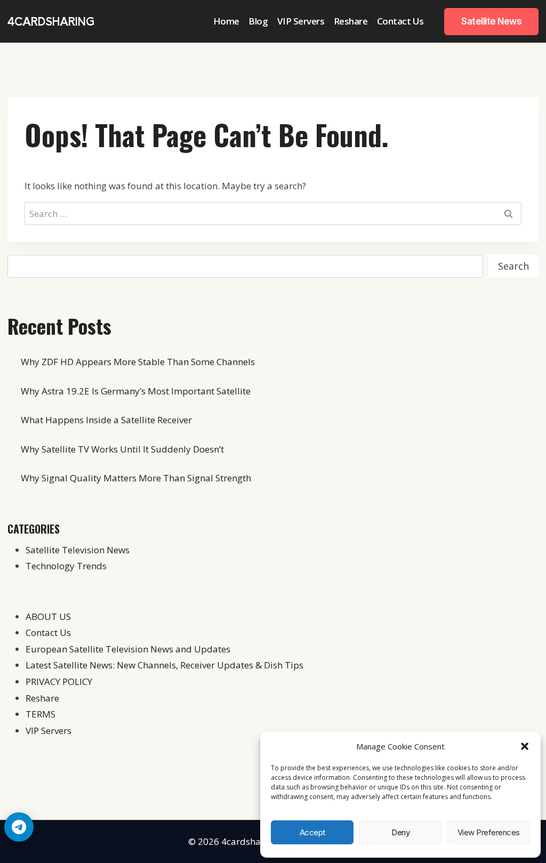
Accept (312, 832)
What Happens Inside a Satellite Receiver (106, 420)
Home (226, 21)
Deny (400, 832)
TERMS (40, 714)
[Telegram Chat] (19, 827)
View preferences (488, 832)
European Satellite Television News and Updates (128, 649)
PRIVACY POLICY (59, 681)
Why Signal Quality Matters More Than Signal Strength (136, 478)
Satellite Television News (78, 550)
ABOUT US (48, 616)
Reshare (351, 21)
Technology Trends (66, 566)
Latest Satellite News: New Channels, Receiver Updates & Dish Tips (164, 665)
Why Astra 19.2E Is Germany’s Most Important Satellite (136, 391)
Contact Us (400, 21)
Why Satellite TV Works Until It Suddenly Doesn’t (122, 449)
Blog (258, 21)
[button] (524, 746)
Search (513, 266)
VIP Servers (301, 21)
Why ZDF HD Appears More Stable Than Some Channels (138, 362)
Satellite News (491, 21)
